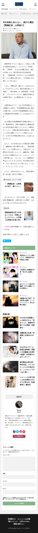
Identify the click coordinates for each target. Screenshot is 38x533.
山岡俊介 (18, 30)
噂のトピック (14, 13)
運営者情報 (4, 9)
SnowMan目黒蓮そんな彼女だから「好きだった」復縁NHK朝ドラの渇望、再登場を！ (27, 323)
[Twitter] (7, 241)
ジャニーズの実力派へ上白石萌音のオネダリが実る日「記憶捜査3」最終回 (27, 381)
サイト (5, 488)
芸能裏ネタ (12, 519)
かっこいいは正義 (24, 519)
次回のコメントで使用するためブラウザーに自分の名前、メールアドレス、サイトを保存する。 (18, 498)
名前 (4, 473)
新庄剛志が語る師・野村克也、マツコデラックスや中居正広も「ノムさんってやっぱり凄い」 (27, 367)
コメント (6, 455)
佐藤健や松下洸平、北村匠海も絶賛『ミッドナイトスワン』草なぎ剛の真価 (27, 301)
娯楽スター (12, 30)
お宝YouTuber (25, 521)
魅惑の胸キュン (19, 524)
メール (5, 481)
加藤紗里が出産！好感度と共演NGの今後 (27, 335)
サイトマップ (13, 9)
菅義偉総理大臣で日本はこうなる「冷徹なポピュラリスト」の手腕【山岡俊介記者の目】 (13, 216)
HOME (5, 13)
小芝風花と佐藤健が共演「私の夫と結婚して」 (27, 272)
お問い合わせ (23, 9)
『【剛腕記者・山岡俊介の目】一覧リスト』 (13, 185)
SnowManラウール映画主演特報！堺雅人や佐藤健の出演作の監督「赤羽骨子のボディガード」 (27, 352)
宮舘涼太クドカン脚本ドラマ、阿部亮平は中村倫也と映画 (27, 257)
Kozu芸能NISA (18, 436)
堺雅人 (6, 30)
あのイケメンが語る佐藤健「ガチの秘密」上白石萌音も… (27, 286)
